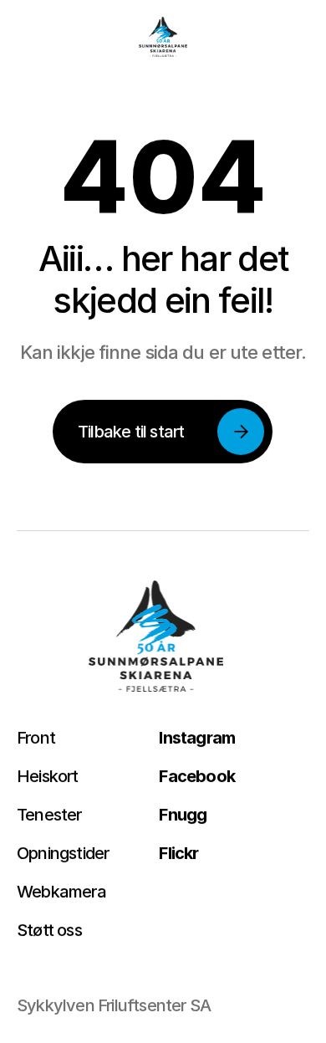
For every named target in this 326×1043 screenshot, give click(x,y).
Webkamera (61, 892)
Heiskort (48, 776)
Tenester (49, 815)
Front (36, 738)
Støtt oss (49, 930)
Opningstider (63, 853)
